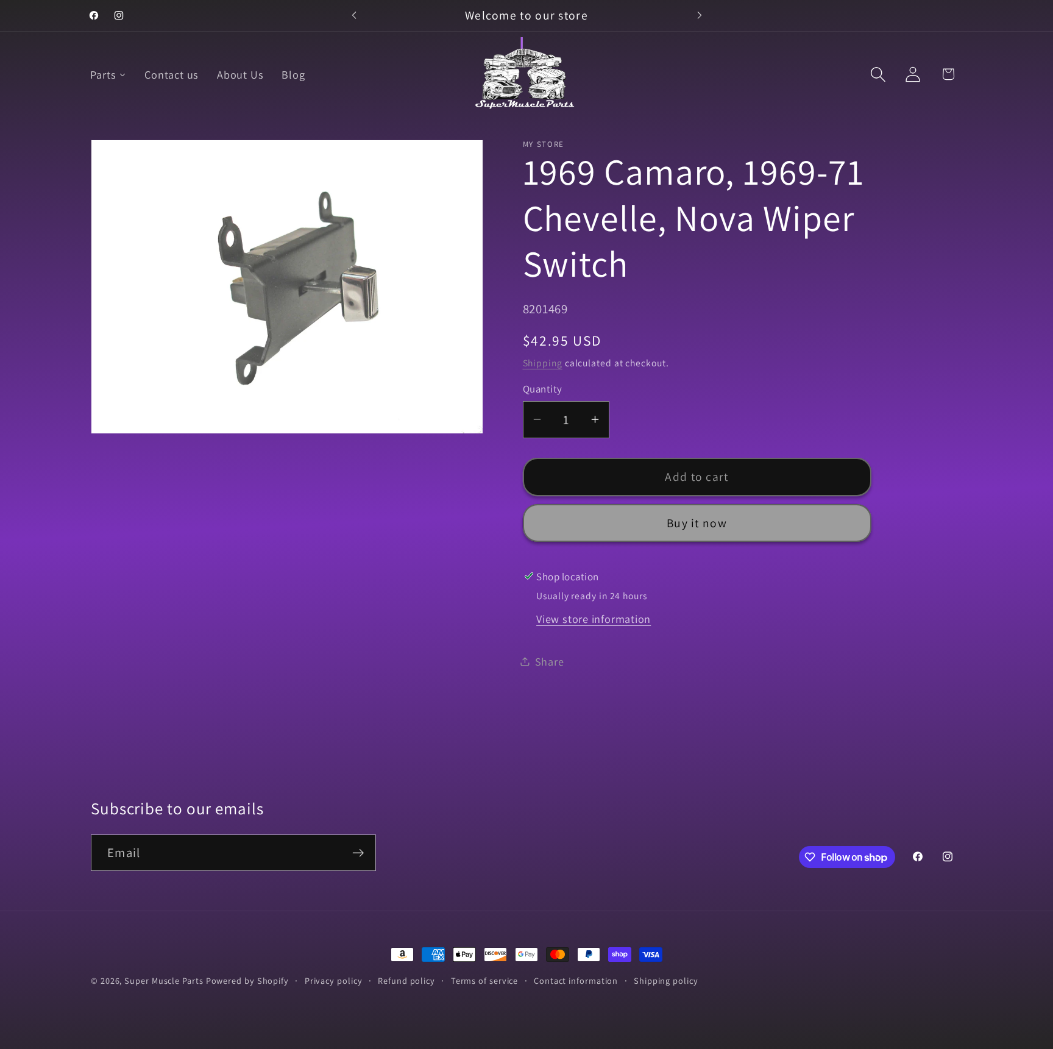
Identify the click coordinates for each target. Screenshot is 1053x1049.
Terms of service (485, 980)
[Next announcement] (699, 15)
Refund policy (406, 980)
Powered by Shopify (247, 980)
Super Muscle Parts (163, 980)
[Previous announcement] (354, 15)
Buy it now (697, 522)
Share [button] (549, 660)
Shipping (542, 362)
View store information (593, 618)
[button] (878, 74)
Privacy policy (334, 980)
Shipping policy (666, 980)
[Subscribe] (358, 853)
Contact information (576, 980)
